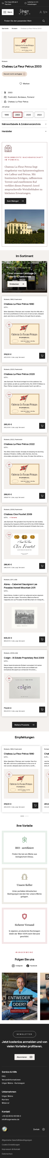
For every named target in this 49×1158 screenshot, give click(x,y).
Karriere (5, 1099)
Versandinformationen (11, 1080)
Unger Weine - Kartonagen (13, 1083)
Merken (26, 83)
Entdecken (14, 284)
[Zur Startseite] (24, 12)
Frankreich (12, 97)
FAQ (3, 1076)
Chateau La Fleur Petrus (18, 101)
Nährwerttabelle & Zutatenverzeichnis (21, 124)
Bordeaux (22, 97)
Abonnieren (22, 1057)
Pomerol (30, 97)
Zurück (36, 1129)
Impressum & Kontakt (11, 1149)
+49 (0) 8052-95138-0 (11, 1116)
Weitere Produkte (21, 725)
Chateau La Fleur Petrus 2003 (31, 28)
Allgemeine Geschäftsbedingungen (17, 1140)
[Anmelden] (40, 12)
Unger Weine (7, 1096)
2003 (18, 115)
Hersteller (7, 131)
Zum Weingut (12, 201)
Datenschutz (7, 1154)
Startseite (5, 28)
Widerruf (5, 1103)
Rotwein (14, 28)
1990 (8, 115)
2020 (29, 115)
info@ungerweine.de (10, 1119)
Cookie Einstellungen (11, 1144)
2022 (40, 115)
